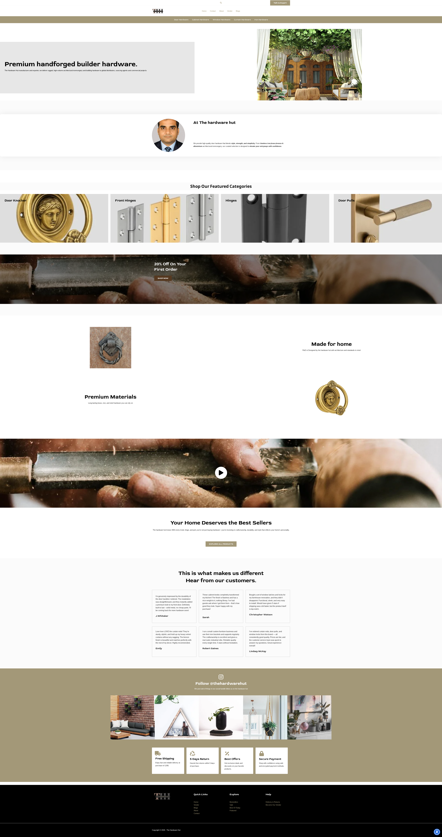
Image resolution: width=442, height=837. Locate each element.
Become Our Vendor (273, 805)
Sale (231, 805)
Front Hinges (125, 200)
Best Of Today (235, 808)
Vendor (229, 11)
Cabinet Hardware (200, 20)
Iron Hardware (261, 20)
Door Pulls (346, 200)
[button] (221, 2)
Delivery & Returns (273, 802)
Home (204, 11)
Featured (233, 810)
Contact (213, 11)
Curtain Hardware (242, 20)
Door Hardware (181, 20)
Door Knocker (15, 200)
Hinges (231, 200)
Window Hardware (221, 20)
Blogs (238, 11)
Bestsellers (234, 802)
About (221, 11)
